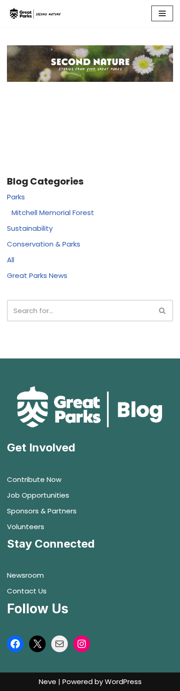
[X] (37, 643)
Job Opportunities (38, 495)
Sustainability (30, 228)
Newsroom (25, 575)
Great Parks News (37, 275)
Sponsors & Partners (42, 511)
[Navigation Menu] (162, 13)
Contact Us (27, 591)
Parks (16, 197)
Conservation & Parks (43, 244)
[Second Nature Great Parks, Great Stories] (34, 13)
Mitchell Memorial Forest (53, 212)
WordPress (123, 681)
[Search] (162, 310)
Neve (47, 681)
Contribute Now (34, 479)
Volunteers (25, 526)
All (10, 260)
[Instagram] (81, 643)
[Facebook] (15, 643)
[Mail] (59, 643)
